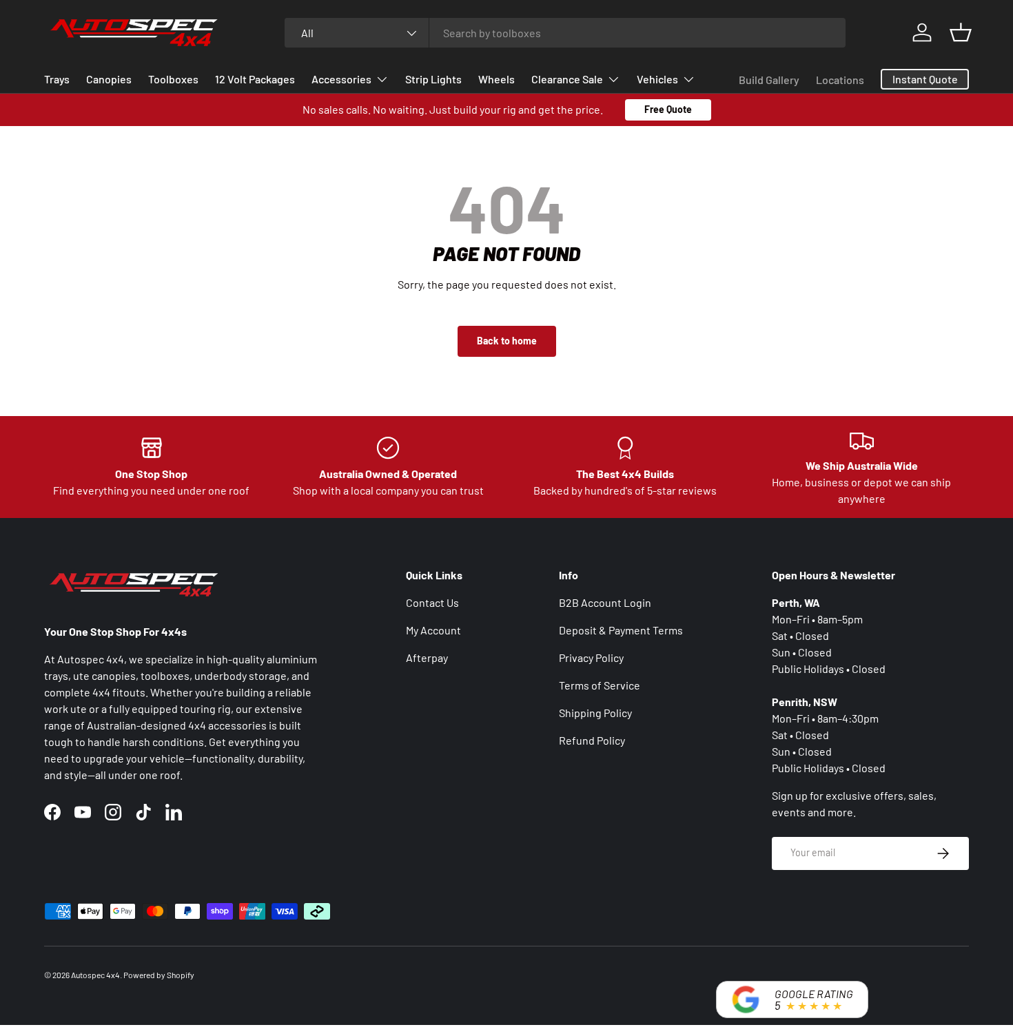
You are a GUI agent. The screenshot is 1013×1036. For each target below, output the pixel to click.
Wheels (496, 78)
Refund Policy (592, 740)
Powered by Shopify (158, 975)
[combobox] (565, 33)
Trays (57, 78)
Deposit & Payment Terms (621, 629)
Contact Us (432, 602)
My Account (433, 629)
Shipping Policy (595, 712)
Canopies (109, 78)
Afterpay (427, 657)
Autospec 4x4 (95, 975)
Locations (840, 79)
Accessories (341, 78)
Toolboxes (173, 78)
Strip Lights (433, 78)
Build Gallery (769, 79)
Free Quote (668, 109)
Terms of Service (599, 685)
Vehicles (657, 78)
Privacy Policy (591, 657)
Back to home (507, 340)
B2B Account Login (605, 602)
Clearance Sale (567, 78)
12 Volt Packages (255, 78)
